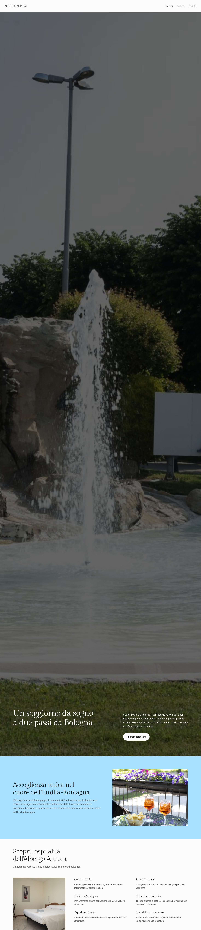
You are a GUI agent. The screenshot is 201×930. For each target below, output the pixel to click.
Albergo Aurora (15, 6)
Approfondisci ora (136, 736)
